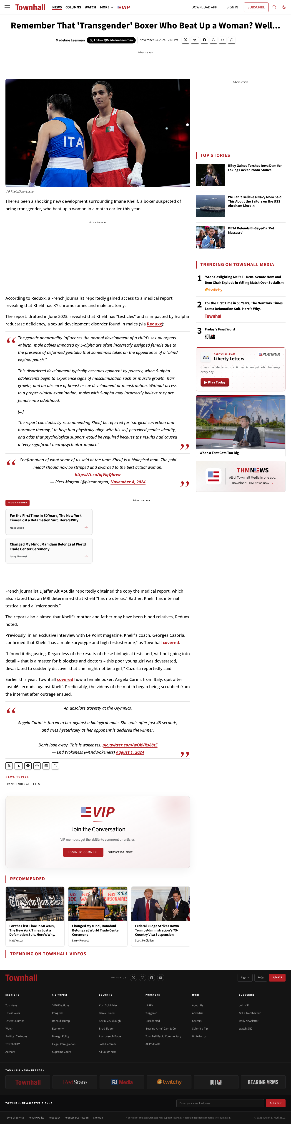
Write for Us (199, 1036)
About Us (197, 1005)
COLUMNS (73, 7)
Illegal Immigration (63, 1044)
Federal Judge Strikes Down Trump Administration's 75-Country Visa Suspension (157, 930)
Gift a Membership (250, 1013)
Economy (58, 1029)
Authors (10, 1052)
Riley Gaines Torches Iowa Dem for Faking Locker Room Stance (255, 168)
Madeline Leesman (70, 40)
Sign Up (276, 1103)
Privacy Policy (36, 1118)
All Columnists (107, 1052)
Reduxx (154, 324)
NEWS (57, 7)
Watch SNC (245, 1029)
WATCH (90, 7)
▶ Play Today (215, 382)
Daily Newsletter (248, 1021)
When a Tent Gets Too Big (219, 453)
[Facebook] (151, 977)
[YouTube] (160, 977)
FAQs (261, 977)
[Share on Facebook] (204, 40)
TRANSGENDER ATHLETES (22, 784)
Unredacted (153, 1021)
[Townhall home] (21, 977)
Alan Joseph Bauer (110, 1036)
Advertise (197, 1013)
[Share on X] (185, 40)
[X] (133, 977)
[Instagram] (142, 977)
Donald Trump (61, 1021)
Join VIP (277, 977)
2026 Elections (60, 1005)
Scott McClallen (144, 941)
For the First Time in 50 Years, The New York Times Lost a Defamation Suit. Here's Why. (32, 930)
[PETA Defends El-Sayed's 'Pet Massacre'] (210, 237)
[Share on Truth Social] (195, 40)
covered (171, 642)
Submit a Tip (200, 1029)
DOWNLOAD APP (204, 7)
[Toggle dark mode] (284, 7)
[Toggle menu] (7, 7)
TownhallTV (12, 1044)
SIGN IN (232, 7)
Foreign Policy (60, 1036)
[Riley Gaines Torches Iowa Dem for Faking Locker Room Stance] (210, 175)
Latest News (12, 1013)
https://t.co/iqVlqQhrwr (98, 474)
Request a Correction (77, 1118)
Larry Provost (80, 941)
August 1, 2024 (130, 752)
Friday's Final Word (220, 329)
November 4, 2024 (128, 482)
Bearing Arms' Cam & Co (161, 1029)
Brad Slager (106, 1029)
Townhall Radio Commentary (163, 1036)
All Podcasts (153, 1044)
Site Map (98, 1118)
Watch (9, 1029)
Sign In (245, 977)
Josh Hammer (107, 1044)
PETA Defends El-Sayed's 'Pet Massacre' (251, 230)
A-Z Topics (60, 995)
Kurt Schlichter (108, 1005)
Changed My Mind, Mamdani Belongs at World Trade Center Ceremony (96, 930)
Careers (196, 1021)
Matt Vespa (16, 941)
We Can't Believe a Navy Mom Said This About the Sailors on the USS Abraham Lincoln (254, 201)
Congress (57, 1013)
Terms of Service (14, 1118)
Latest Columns (14, 1021)
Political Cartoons (16, 1036)
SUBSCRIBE (256, 7)
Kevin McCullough (110, 1021)
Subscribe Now (120, 852)
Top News (11, 1005)
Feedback (54, 1118)
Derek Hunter (107, 1013)
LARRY (149, 1005)
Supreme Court (61, 1052)
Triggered (151, 1013)
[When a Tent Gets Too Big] (240, 421)
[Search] (274, 7)
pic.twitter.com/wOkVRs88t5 (130, 745)
